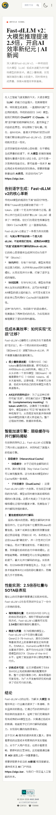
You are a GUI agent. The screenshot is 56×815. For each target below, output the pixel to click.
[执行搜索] (38, 5)
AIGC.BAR (34, 799)
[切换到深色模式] (45, 5)
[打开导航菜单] (51, 5)
